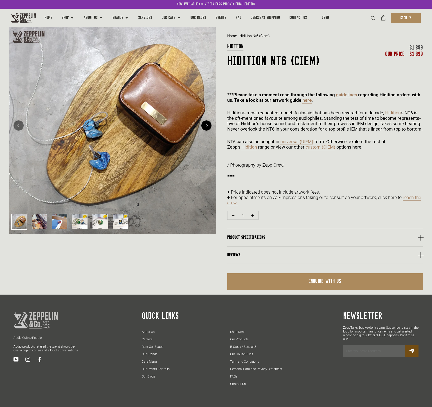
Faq (238, 18)
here (307, 100)
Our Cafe (169, 18)
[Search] (373, 18)
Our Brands (150, 354)
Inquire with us (325, 281)
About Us (91, 18)
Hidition (235, 47)
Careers (147, 339)
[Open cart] (383, 17)
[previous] (19, 125)
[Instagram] (27, 359)
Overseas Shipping (265, 18)
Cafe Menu (149, 361)
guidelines (346, 95)
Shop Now (237, 332)
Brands (118, 18)
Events (221, 18)
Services (145, 18)
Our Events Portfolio (156, 369)
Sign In (406, 18)
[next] (206, 125)
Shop (66, 18)
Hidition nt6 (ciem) (254, 36)
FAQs (233, 376)
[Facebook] (39, 359)
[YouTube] (16, 359)
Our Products (239, 339)
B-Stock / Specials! (243, 346)
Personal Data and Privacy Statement (256, 369)
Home (48, 18)
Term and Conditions (244, 361)
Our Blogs (198, 18)
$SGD (325, 18)
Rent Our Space (152, 346)
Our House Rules (241, 354)
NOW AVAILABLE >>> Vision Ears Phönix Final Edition (216, 4)
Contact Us (298, 18)
